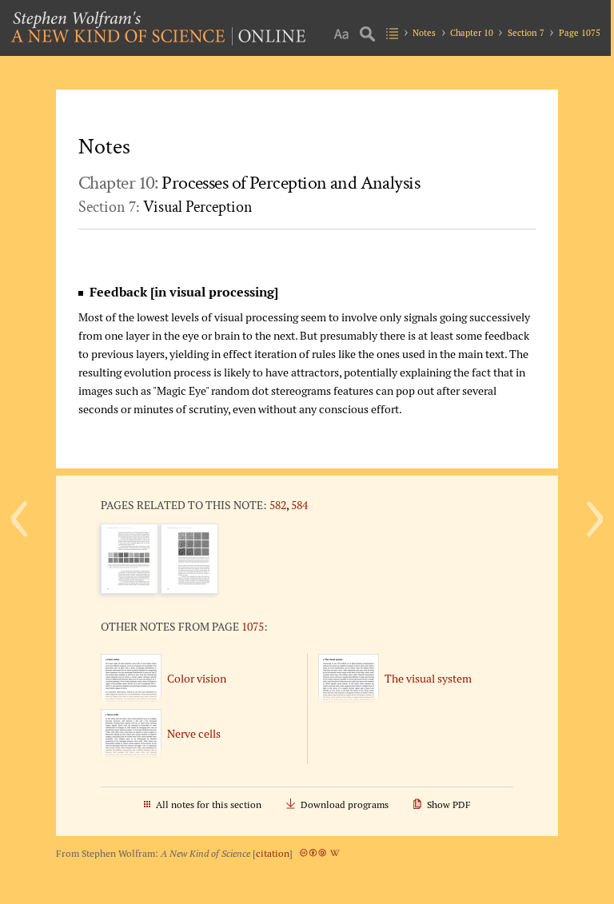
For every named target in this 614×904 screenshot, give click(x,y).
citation (272, 853)
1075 (252, 626)
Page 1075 (579, 32)
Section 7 (526, 32)
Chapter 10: (249, 182)
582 (277, 504)
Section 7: (165, 207)
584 (299, 504)
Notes (424, 32)
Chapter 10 (471, 32)
